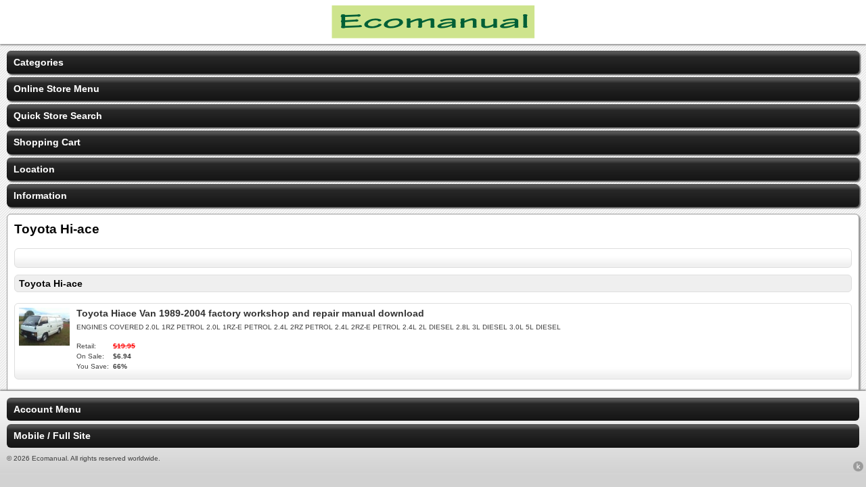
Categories (39, 62)
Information (40, 195)
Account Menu (47, 409)
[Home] (433, 35)
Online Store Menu (56, 88)
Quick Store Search (58, 115)
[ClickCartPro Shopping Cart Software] (858, 468)
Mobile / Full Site (52, 435)
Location (34, 169)
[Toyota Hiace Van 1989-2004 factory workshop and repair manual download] (44, 342)
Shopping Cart (47, 142)
